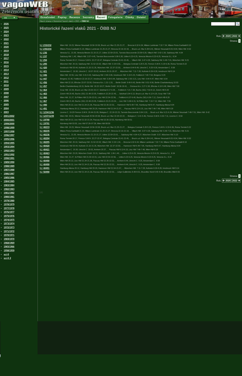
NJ (45, 45)
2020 (227, 36)
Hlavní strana (45, 21)
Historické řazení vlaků (63, 21)
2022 (235, 36)
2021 (77, 21)
